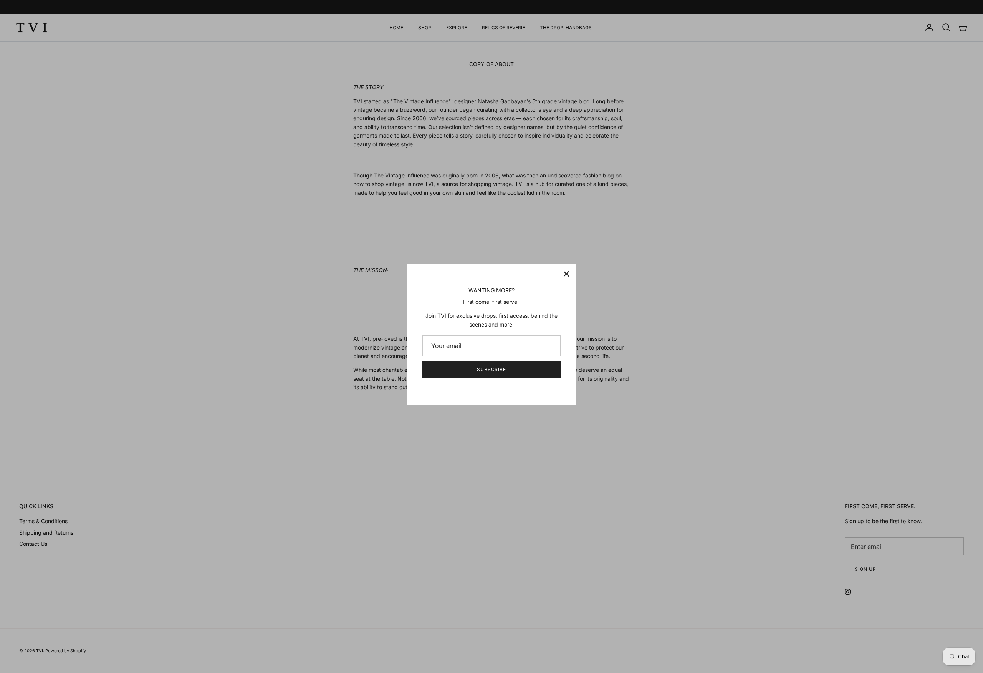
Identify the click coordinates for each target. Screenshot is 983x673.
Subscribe (491, 369)
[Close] (566, 273)
